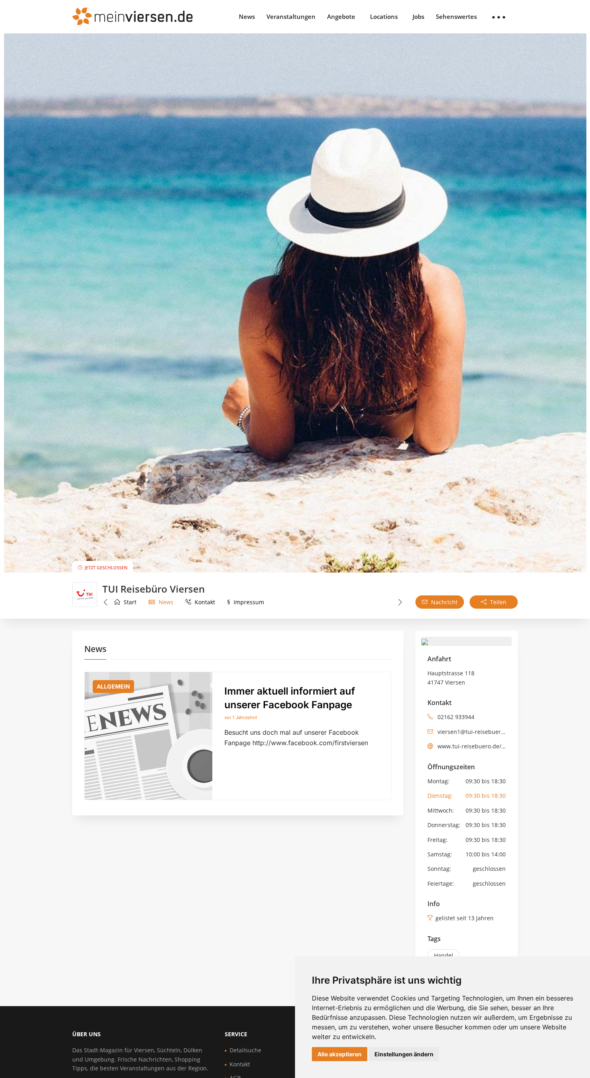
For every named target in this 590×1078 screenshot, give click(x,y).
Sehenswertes (456, 16)
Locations (384, 16)
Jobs (418, 16)
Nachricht (443, 602)
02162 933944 (455, 717)
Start (129, 602)
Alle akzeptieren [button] (339, 1054)
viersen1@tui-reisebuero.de (472, 732)
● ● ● (499, 16)
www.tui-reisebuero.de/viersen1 (472, 746)
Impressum (245, 602)
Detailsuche (245, 1050)
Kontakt (204, 602)
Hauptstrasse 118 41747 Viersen (450, 677)
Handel (443, 955)
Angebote (341, 16)
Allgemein (113, 686)
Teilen (497, 602)
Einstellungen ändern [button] (403, 1054)
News (247, 16)
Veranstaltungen (291, 16)
